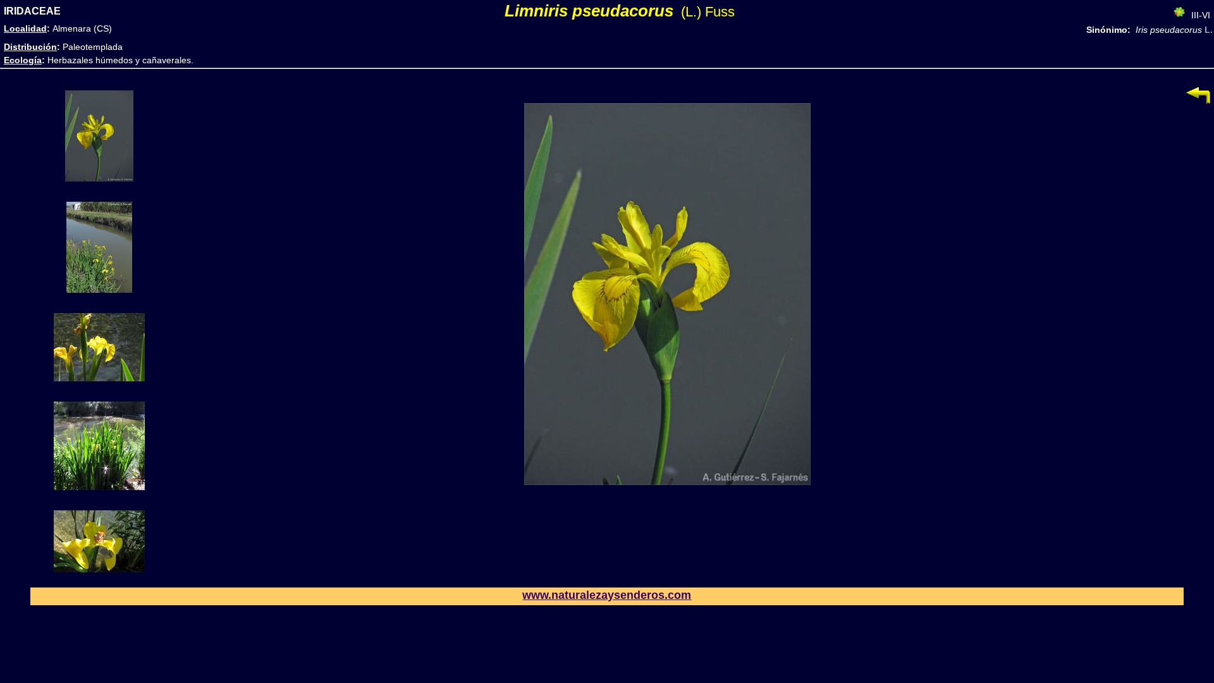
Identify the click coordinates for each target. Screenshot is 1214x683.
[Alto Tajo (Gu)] (99, 377)
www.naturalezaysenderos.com (606, 595)
